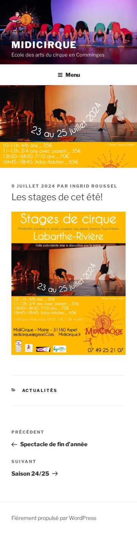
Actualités (40, 390)
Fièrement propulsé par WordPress (53, 518)
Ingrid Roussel (94, 186)
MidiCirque (44, 44)
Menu (72, 74)
